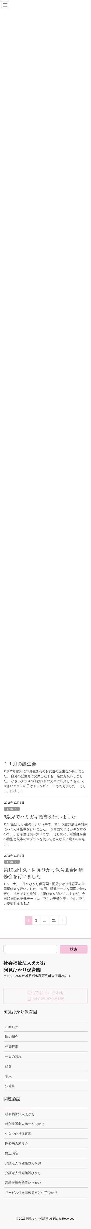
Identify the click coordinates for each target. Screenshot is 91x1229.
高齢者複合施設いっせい (23, 1183)
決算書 (10, 1086)
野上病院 (11, 1153)
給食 (8, 1066)
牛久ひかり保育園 (18, 1133)
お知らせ (12, 809)
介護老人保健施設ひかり (23, 1173)
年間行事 (11, 1046)
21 (54, 921)
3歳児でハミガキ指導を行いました (40, 816)
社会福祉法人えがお (20, 1114)
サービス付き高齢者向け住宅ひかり (31, 1192)
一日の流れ (13, 1056)
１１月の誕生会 (20, 763)
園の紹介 (11, 1036)
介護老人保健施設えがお (23, 1163)
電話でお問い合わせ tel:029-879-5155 (45, 995)
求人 (8, 1076)
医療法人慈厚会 (16, 1143)
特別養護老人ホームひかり (24, 1124)
